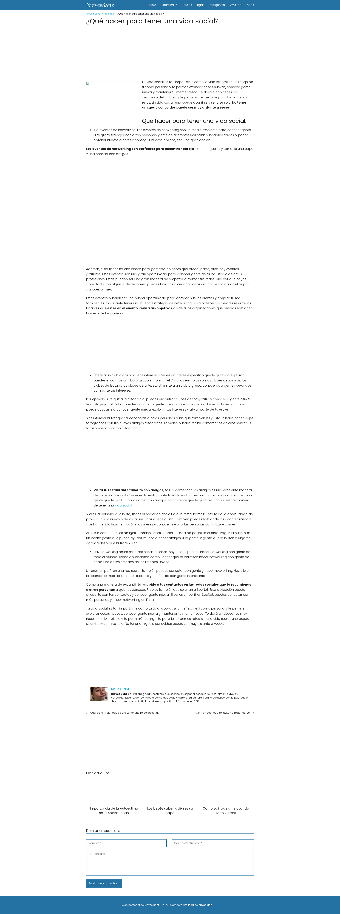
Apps (250, 5)
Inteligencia (217, 5)
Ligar (200, 5)
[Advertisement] (170, 51)
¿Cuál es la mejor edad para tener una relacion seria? (124, 712)
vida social (123, 505)
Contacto (176, 905)
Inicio (152, 5)
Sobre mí (168, 5)
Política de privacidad (198, 905)
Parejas (187, 5)
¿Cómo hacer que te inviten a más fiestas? (223, 712)
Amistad (236, 5)
